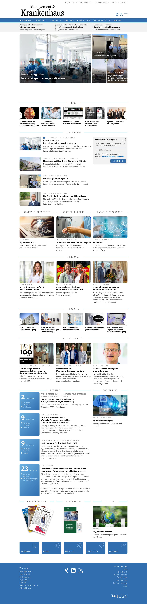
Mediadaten (120, 574)
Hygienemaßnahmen (102, 531)
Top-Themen (77, 2)
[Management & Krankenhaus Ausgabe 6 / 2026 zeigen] (41, 520)
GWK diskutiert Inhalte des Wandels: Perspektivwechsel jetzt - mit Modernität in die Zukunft (56, 420)
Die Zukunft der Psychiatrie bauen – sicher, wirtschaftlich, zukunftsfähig (57, 400)
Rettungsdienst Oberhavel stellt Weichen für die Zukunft (70, 288)
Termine (55, 390)
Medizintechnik (96, 20)
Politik (104, 366)
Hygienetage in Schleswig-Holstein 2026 (59, 443)
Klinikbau (115, 20)
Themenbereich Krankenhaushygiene (73, 242)
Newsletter (120, 566)
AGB (125, 586)
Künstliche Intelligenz (103, 420)
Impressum (121, 580)
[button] (19, 115)
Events (124, 2)
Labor (80, 20)
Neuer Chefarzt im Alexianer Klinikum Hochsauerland (106, 288)
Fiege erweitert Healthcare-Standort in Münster (65, 161)
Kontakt (122, 572)
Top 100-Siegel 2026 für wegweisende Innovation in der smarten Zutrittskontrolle (33, 371)
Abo (125, 569)
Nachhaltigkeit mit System (104, 55)
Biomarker (98, 242)
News (67, 2)
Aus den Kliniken (72, 366)
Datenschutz (120, 583)
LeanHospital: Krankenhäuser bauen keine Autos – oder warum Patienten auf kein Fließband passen (64, 469)
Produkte (88, 2)
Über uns (122, 577)
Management (26, 20)
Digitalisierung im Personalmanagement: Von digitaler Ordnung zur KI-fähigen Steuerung (109, 78)
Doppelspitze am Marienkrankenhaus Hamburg (70, 369)
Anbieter (114, 2)
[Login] (121, 15)
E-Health (55, 20)
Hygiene (69, 20)
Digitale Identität (27, 242)
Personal (41, 20)
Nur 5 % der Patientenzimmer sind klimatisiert (64, 196)
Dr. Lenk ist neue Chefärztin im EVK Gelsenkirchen (32, 288)
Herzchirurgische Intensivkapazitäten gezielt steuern (44, 76)
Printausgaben (102, 2)
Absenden (118, 161)
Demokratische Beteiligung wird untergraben (105, 369)
